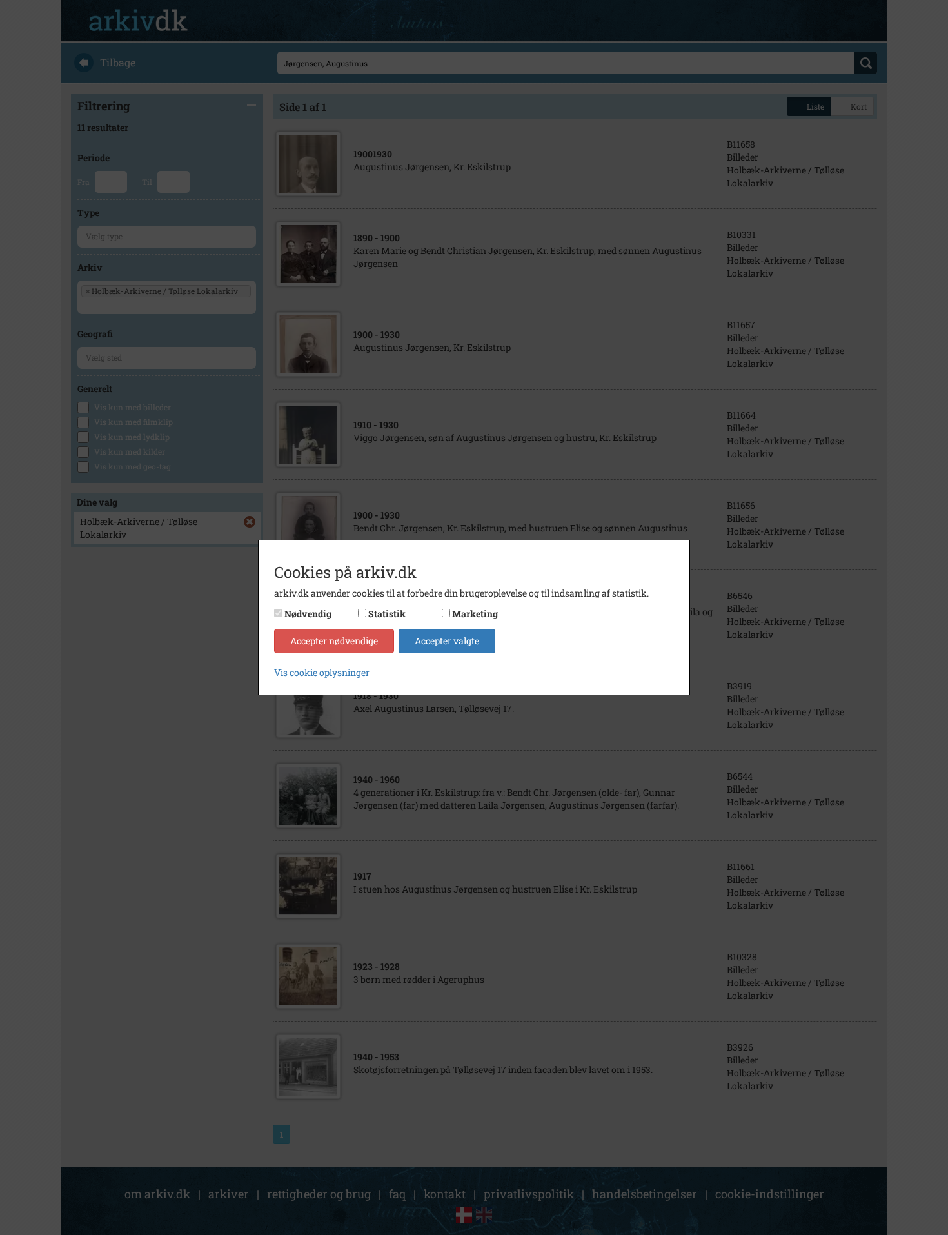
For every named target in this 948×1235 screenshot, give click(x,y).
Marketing (475, 614)
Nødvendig (307, 614)
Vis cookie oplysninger (322, 672)
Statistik (387, 614)
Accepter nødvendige (334, 641)
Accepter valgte (447, 641)
